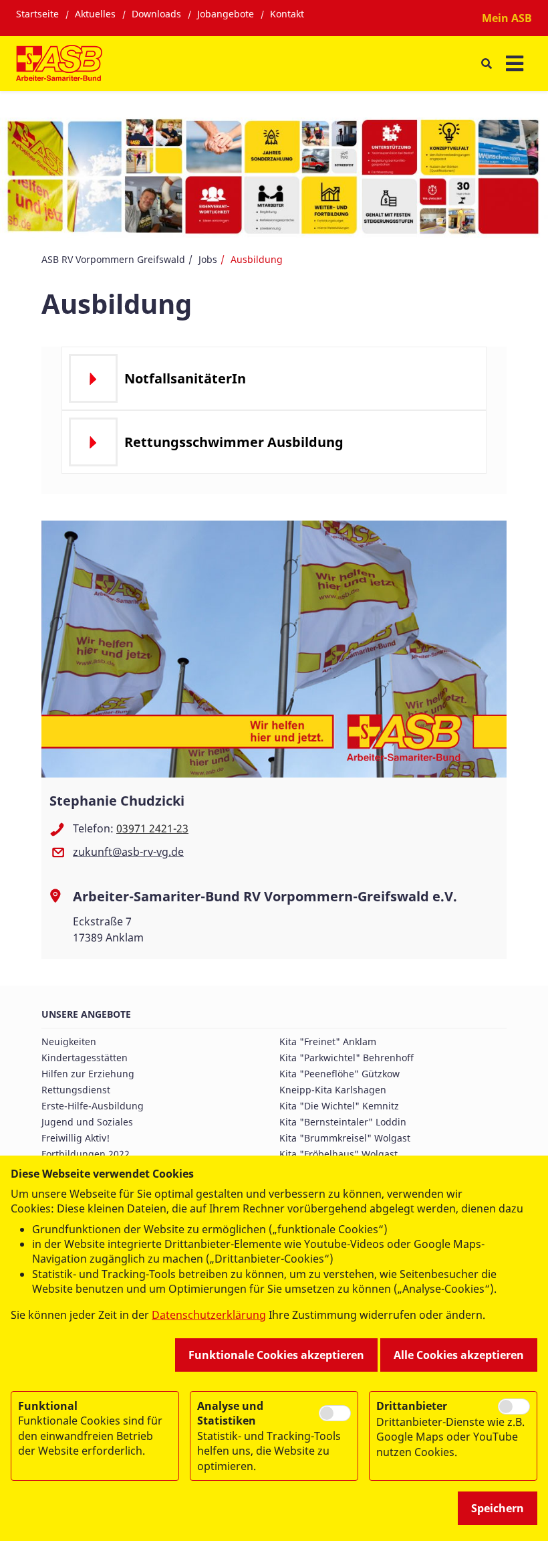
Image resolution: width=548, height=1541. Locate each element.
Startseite (37, 13)
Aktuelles (95, 13)
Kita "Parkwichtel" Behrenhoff (346, 1057)
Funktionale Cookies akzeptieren (276, 1355)
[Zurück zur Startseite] (59, 63)
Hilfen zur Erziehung (87, 1073)
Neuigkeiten (68, 1041)
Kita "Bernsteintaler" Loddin (342, 1121)
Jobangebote (225, 13)
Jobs (207, 259)
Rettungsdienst (75, 1089)
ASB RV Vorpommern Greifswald (113, 259)
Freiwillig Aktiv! (75, 1137)
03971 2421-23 (152, 828)
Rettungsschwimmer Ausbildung (234, 442)
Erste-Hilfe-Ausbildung (92, 1105)
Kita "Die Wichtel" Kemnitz (339, 1105)
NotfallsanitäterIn (185, 378)
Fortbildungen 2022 (85, 1154)
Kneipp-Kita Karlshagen (332, 1089)
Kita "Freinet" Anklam (327, 1041)
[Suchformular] (486, 64)
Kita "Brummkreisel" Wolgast (344, 1137)
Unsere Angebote (86, 1014)
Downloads (156, 13)
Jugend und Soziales (87, 1121)
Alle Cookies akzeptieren (459, 1355)
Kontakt (287, 13)
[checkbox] (335, 1413)
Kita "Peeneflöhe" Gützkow (339, 1073)
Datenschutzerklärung (209, 1314)
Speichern (497, 1508)
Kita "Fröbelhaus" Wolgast (338, 1154)
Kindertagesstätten (84, 1057)
